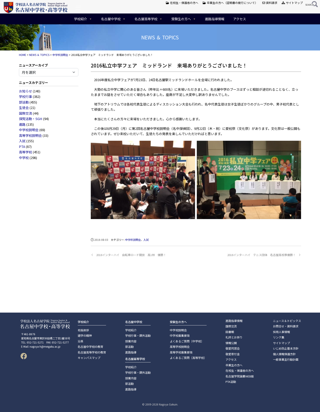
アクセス (239, 19)
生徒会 (24, 107)
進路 (22, 124)
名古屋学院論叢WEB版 (240, 376)
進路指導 (130, 352)
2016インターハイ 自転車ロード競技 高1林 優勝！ (131, 255)
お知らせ (25, 91)
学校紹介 (80, 19)
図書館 (230, 332)
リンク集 (278, 337)
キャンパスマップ (89, 358)
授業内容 (130, 341)
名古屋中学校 (111, 19)
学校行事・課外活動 (138, 335)
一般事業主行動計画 (285, 359)
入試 (22, 141)
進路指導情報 (214, 19)
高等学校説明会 (30, 135)
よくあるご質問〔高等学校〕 (188, 358)
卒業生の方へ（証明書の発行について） (232, 3)
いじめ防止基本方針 (285, 348)
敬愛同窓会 (233, 348)
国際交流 (25, 113)
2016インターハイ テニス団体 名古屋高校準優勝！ (261, 255)
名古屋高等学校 (146, 19)
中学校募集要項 (180, 335)
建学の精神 (85, 335)
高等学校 (25, 152)
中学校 (24, 157)
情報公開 (231, 343)
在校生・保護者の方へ (183, 3)
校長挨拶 (83, 330)
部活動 (24, 102)
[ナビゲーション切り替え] (78, 7)
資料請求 (271, 3)
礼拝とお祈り (234, 337)
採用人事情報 (281, 332)
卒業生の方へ (234, 365)
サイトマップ (294, 3)
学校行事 (25, 96)
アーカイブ (40, 65)
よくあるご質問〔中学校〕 (187, 341)
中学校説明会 (29, 129)
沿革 (80, 341)
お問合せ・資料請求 (285, 326)
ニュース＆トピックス (287, 321)
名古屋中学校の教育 (90, 347)
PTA (22, 146)
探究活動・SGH (30, 118)
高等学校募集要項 (181, 352)
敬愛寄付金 (233, 354)
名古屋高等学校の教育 (92, 352)
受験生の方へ (181, 19)
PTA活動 (231, 382)
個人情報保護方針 (284, 354)
